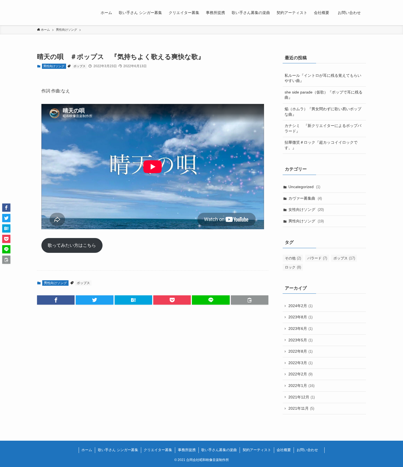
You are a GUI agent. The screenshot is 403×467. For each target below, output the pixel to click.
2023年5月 (300, 340)
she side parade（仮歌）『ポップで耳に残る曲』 (323, 95)
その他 (293, 258)
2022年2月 (300, 374)
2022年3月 (300, 363)
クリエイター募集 (158, 450)
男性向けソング (53, 66)
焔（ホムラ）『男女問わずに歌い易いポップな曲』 (323, 112)
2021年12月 (301, 397)
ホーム (86, 450)
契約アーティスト (257, 450)
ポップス (79, 66)
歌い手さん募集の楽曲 (219, 450)
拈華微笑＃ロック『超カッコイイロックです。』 (321, 145)
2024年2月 (300, 306)
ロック (293, 267)
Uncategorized (304, 187)
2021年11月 (301, 408)
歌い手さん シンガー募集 (118, 450)
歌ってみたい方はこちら (72, 245)
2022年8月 (300, 351)
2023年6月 (300, 328)
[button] (56, 300)
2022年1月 (301, 385)
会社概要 (284, 450)
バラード (317, 258)
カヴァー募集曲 (305, 198)
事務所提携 (187, 450)
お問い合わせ (309, 450)
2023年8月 (300, 317)
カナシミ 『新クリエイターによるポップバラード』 (323, 128)
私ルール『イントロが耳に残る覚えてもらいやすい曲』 (323, 78)
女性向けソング (306, 209)
